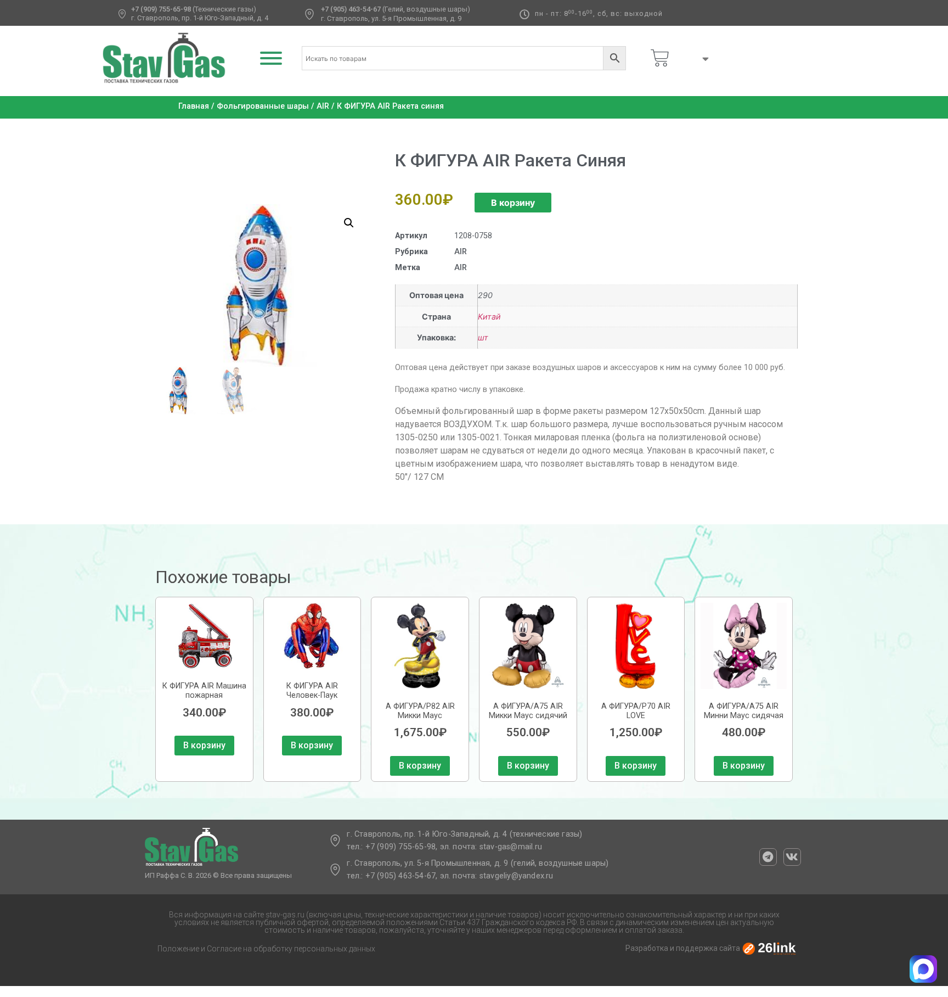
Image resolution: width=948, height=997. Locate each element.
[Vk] (792, 857)
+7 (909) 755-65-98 (161, 9)
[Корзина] (659, 58)
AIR (323, 106)
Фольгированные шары (263, 106)
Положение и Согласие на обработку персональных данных (266, 948)
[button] (349, 223)
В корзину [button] (204, 745)
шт (483, 337)
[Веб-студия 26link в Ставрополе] (769, 948)
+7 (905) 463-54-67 (351, 9)
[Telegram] (768, 857)
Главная (193, 106)
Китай (489, 316)
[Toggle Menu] (271, 58)
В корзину (513, 202)
